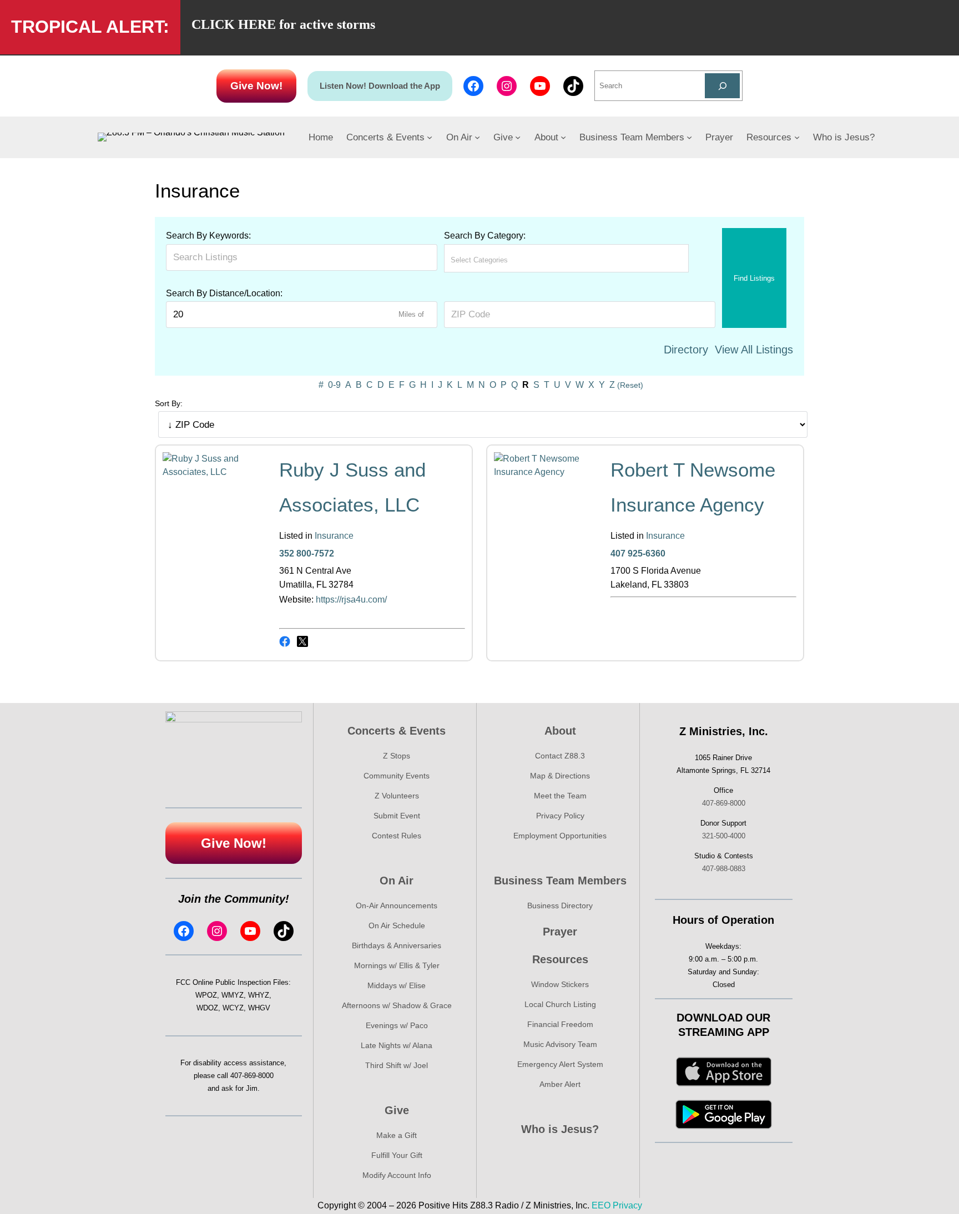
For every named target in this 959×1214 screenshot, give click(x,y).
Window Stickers (560, 984)
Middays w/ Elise (396, 985)
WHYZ (258, 995)
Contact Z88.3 (560, 755)
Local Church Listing (560, 1004)
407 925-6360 (637, 553)
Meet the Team (560, 795)
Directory (686, 349)
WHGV (259, 1008)
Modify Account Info (396, 1175)
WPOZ (206, 995)
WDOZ (207, 1008)
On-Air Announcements (396, 905)
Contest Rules (396, 835)
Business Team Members (560, 880)
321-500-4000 (723, 836)
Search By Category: (485, 235)
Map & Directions (560, 775)
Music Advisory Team (560, 1044)
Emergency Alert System (560, 1064)
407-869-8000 (252, 1075)
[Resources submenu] (797, 137)
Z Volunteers (397, 795)
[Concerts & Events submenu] (429, 137)
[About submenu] (563, 137)
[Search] (722, 85)
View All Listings (754, 349)
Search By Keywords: (208, 235)
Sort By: (169, 403)
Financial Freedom (560, 1024)
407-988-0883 (723, 868)
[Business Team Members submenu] (689, 137)
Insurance (334, 535)
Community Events (397, 775)
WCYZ (233, 1008)
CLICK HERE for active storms (283, 24)
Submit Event (396, 815)
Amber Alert (560, 1084)
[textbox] (499, 260)
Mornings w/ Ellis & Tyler (397, 965)
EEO (601, 1205)
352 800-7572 (306, 553)
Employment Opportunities (560, 835)
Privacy (627, 1205)
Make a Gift (396, 1135)
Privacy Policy (560, 815)
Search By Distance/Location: (224, 293)
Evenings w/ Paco (397, 1025)
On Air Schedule (397, 925)
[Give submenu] (518, 137)
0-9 (334, 385)
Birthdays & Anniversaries (396, 945)
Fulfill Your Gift (396, 1155)
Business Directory (560, 905)
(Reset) (630, 385)
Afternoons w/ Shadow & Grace (397, 1005)
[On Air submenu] (477, 137)
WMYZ (232, 995)
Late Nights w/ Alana (396, 1045)
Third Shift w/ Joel (396, 1065)
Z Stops (396, 755)
